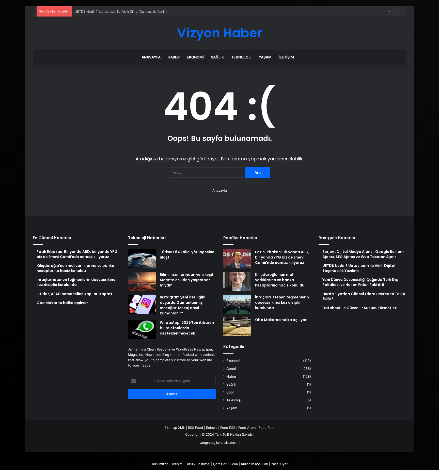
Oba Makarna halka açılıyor (281, 319)
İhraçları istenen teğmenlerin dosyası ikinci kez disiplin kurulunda (282, 302)
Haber (174, 57)
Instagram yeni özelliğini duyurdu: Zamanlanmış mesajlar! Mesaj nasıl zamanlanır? (182, 305)
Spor (230, 392)
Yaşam (265, 57)
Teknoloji (241, 57)
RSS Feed (195, 428)
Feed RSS (227, 428)
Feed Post (267, 428)
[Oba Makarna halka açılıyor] (237, 326)
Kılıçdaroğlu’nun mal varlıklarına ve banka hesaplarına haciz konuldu (279, 280)
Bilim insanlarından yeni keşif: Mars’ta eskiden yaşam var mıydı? (187, 280)
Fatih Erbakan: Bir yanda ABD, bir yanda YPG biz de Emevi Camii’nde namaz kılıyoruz (282, 257)
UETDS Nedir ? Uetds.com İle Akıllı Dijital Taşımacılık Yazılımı (121, 11)
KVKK (234, 464)
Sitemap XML (174, 428)
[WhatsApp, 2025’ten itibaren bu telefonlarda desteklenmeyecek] (142, 329)
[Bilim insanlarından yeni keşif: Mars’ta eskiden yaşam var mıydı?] (142, 281)
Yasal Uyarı (279, 464)
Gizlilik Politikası (197, 464)
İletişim (286, 57)
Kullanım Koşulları (254, 464)
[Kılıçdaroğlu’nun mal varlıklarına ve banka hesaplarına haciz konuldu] (237, 281)
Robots (211, 428)
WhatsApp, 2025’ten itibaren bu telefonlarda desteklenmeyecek (187, 328)
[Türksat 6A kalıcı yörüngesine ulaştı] (142, 258)
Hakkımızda (159, 464)
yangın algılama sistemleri (219, 443)
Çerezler (220, 464)
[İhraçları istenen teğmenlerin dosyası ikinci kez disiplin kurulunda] (237, 304)
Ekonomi (195, 57)
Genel (231, 369)
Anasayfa (151, 57)
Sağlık (217, 57)
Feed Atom (247, 428)
